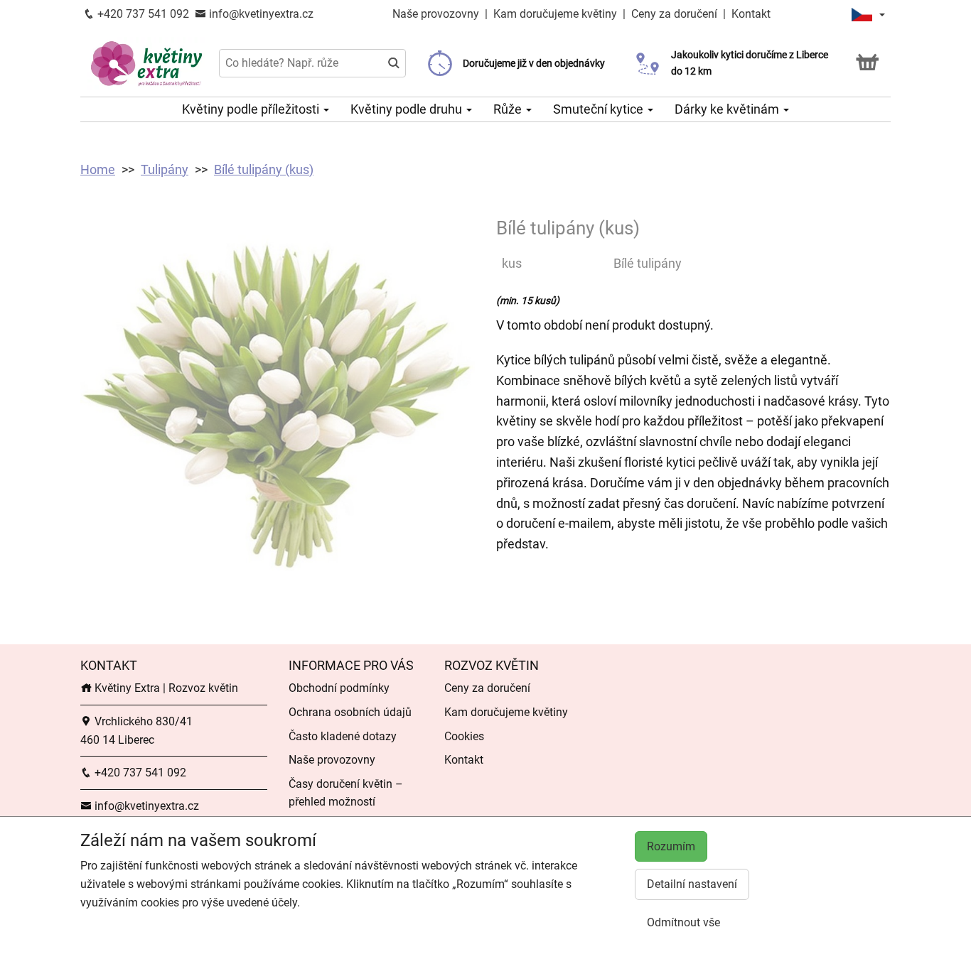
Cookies (464, 736)
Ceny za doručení (674, 14)
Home (97, 169)
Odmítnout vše (683, 922)
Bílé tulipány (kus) (263, 169)
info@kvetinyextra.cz (259, 14)
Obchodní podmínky (339, 688)
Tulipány (164, 169)
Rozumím (671, 846)
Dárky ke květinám (728, 109)
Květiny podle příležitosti (252, 109)
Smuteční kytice (599, 109)
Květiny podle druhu (407, 109)
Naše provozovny (437, 14)
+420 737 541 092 (142, 14)
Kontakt (751, 14)
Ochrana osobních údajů (350, 712)
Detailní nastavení (692, 884)
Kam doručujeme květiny (555, 14)
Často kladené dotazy (343, 736)
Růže (509, 109)
